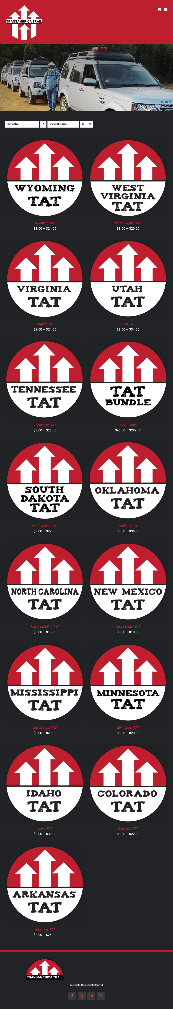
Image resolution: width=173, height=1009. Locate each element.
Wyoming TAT (45, 223)
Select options (35, 178)
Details (61, 178)
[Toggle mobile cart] (159, 9)
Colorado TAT (128, 828)
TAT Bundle (128, 425)
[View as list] (89, 124)
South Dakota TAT (45, 526)
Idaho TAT (45, 828)
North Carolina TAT (45, 627)
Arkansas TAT (45, 929)
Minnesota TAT (128, 728)
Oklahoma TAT (128, 526)
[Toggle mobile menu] (166, 9)
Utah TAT (128, 324)
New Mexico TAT (128, 627)
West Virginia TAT (128, 223)
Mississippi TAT (45, 728)
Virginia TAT (45, 324)
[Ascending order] (43, 124)
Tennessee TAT (45, 425)
